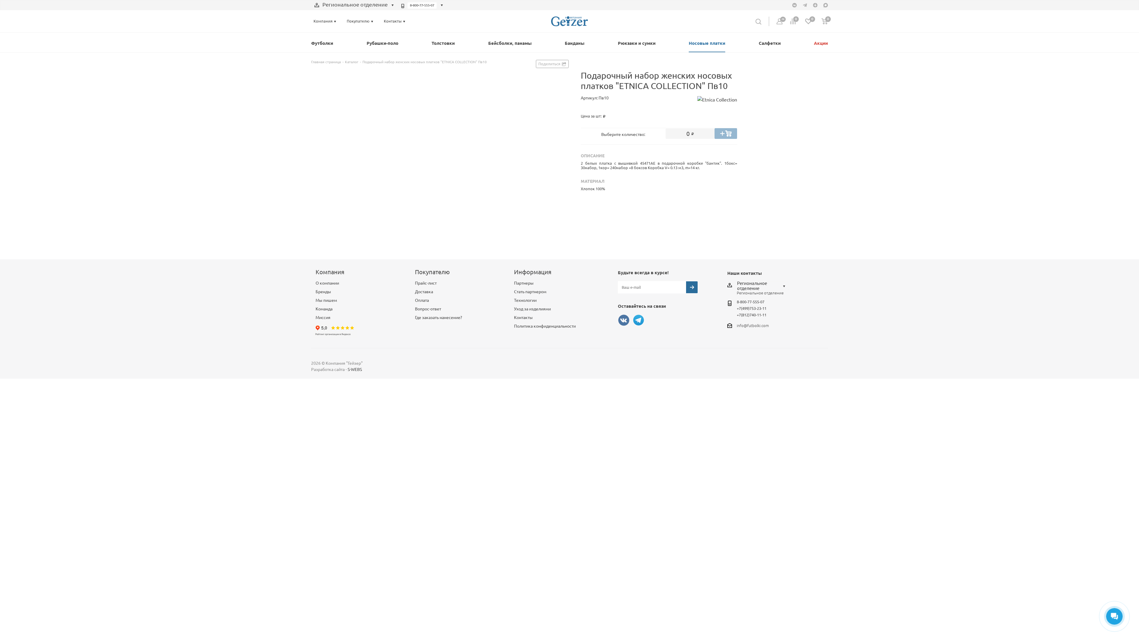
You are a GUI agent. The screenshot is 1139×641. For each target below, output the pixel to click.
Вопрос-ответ (428, 309)
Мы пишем (326, 300)
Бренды (323, 291)
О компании (327, 283)
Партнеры (524, 283)
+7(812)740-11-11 (751, 315)
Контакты (523, 317)
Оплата (422, 300)
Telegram (639, 320)
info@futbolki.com (753, 325)
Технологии (525, 300)
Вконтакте (624, 320)
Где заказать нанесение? (438, 317)
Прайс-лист (426, 283)
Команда (324, 309)
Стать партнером (530, 291)
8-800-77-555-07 (422, 5)
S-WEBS (355, 369)
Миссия (323, 317)
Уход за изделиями (532, 309)
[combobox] (354, 5)
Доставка (424, 291)
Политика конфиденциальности (545, 326)
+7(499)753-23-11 (751, 308)
